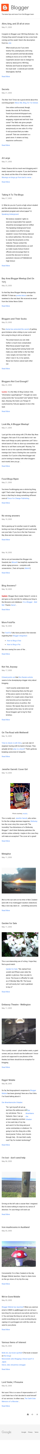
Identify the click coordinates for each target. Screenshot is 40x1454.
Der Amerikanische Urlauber (12, 1102)
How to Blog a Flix (13, 645)
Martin (27, 568)
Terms (36, 1432)
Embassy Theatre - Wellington (16, 1004)
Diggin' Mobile (8, 1080)
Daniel (13, 605)
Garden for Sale (9, 923)
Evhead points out (8, 677)
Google (23, 1432)
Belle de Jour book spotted (12, 1353)
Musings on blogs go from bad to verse (16, 177)
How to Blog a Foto (14, 641)
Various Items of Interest (14, 1342)
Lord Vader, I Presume (12, 1382)
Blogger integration (20, 636)
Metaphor (6, 854)
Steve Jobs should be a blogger (13, 1365)
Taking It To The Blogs (13, 194)
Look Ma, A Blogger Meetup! (15, 424)
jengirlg (25, 813)
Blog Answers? (9, 585)
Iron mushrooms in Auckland (16, 1227)
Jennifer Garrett (21, 818)
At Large (6, 158)
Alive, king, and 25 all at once (16, 23)
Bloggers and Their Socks (14, 319)
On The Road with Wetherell (15, 732)
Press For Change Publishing (18, 498)
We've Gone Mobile (11, 1296)
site (9, 43)
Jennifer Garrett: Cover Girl (15, 769)
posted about (21, 295)
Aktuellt (14, 562)
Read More (6, 76)
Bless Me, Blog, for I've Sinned (26, 103)
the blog (7, 1356)
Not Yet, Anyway (9, 667)
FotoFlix (8, 633)
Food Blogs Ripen (10, 479)
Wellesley (33, 821)
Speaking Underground (10, 214)
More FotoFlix (8, 622)
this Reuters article (26, 677)
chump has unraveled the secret (17, 329)
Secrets (5, 89)
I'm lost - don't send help (13, 1157)
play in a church (19, 749)
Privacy (30, 1432)
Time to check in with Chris (12, 743)
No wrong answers (11, 515)
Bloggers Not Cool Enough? (15, 381)
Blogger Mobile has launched (12, 1307)
